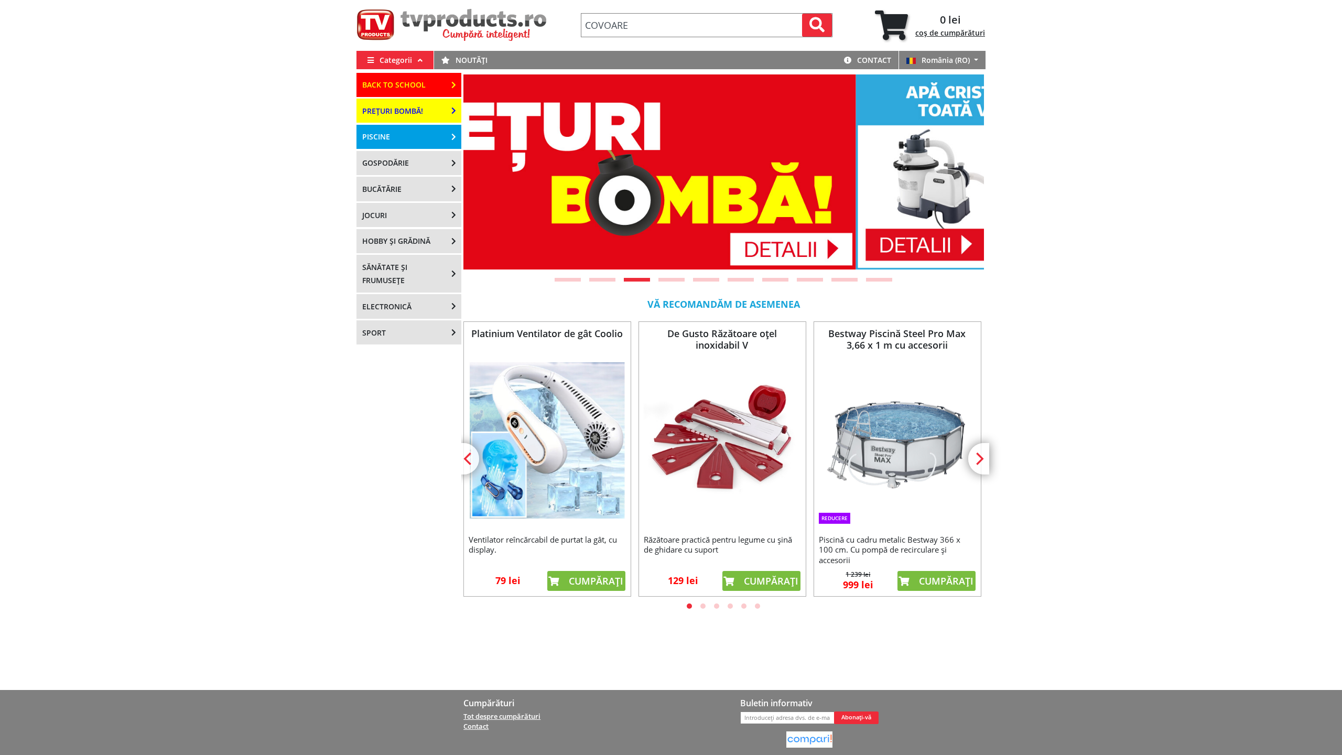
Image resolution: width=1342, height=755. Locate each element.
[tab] (930, 25)
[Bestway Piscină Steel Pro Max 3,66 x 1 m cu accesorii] (897, 434)
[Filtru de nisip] (723, 171)
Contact (873, 60)
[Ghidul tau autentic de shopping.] (809, 738)
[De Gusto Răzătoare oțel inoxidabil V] (721, 440)
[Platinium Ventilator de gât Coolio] (546, 440)
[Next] (963, 172)
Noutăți (470, 60)
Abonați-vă (856, 717)
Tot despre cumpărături (501, 716)
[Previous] (484, 172)
